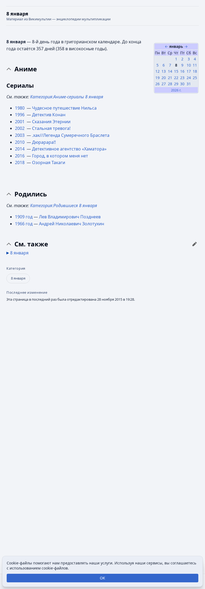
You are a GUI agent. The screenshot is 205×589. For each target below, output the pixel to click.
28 (170, 83)
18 (195, 71)
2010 (20, 142)
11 (195, 65)
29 (176, 83)
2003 (20, 135)
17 (189, 71)
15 (176, 71)
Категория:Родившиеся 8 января (63, 205)
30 (182, 83)
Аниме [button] (25, 69)
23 (182, 77)
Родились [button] (30, 194)
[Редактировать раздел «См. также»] (195, 244)
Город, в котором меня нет (60, 156)
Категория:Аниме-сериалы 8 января (66, 97)
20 (163, 77)
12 (157, 71)
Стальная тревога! (51, 128)
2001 (20, 122)
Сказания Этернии (51, 122)
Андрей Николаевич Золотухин (71, 224)
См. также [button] (31, 244)
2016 (20, 156)
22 (176, 77)
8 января (19, 253)
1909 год (24, 217)
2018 (20, 162)
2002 (20, 128)
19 (157, 77)
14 (170, 71)
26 (157, 83)
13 (163, 71)
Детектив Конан (48, 115)
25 (195, 77)
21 (170, 77)
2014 (20, 149)
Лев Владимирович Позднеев (70, 217)
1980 (20, 108)
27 (163, 83)
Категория (15, 268)
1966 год (24, 224)
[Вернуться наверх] (102, 16)
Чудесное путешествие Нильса (64, 108)
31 (189, 83)
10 (189, 65)
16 (182, 71)
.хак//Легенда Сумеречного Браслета (70, 135)
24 (189, 77)
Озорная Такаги (48, 162)
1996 (20, 115)
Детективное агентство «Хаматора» (69, 149)
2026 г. (176, 90)
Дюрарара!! (44, 142)
